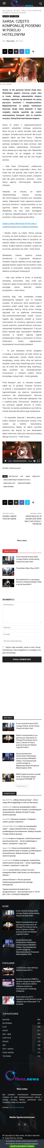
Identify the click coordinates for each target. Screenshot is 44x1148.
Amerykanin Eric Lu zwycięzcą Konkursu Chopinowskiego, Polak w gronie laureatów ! (28, 582)
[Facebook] (21, 51)
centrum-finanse (8, 879)
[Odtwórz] (5, 461)
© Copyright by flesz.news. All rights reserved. (21, 1135)
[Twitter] (27, 51)
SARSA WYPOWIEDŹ (24, 483)
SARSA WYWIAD (8, 486)
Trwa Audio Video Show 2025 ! (27, 568)
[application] (22, 452)
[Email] (10, 51)
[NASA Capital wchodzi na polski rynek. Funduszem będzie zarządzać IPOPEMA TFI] (8, 778)
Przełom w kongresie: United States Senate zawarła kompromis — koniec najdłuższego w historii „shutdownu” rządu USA (21, 841)
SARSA (28, 476)
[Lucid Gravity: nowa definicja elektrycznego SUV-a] (8, 971)
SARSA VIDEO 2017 (9, 483)
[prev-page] (4, 591)
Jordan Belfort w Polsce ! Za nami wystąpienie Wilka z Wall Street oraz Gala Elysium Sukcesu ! (21, 872)
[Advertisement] (22, 688)
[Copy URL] (4, 51)
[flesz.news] (22, 1075)
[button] (22, 452)
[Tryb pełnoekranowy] (38, 461)
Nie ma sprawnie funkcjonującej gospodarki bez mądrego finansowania (17, 882)
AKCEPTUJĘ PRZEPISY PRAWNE (22, 1146)
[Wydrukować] (16, 51)
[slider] (20, 461)
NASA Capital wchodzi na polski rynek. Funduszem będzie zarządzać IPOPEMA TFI (28, 776)
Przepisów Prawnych (30, 1143)
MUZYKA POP (13, 476)
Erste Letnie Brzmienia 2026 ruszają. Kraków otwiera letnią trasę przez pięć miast (27, 559)
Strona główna (7, 11)
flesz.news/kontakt (17, 1107)
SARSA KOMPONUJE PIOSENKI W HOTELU (16, 480)
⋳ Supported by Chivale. (12, 1138)
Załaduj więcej (21, 786)
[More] (33, 51)
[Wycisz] (34, 461)
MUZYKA (17, 11)
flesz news (10, 41)
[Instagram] (25, 1124)
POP (21, 476)
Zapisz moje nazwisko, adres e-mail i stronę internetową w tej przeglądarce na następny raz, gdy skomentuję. (21, 650)
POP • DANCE (14, 16)
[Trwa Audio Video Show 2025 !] (8, 572)
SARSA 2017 (36, 476)
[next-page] (7, 591)
